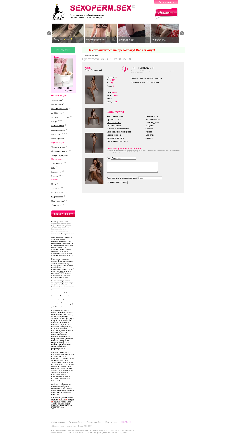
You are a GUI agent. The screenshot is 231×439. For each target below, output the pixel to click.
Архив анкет (56, 134)
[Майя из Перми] (96, 89)
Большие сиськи (57, 126)
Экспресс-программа (59, 155)
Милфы (54, 121)
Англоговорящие (58, 130)
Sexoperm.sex (58, 426)
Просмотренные (57, 138)
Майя (88, 67)
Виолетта (61, 404)
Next (182, 33)
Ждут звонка (56, 100)
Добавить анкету (58, 422)
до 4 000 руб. (56, 113)
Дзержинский (57, 205)
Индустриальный (58, 201)
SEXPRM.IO (126, 422)
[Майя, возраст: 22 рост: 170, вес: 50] (96, 143)
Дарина (63, 402)
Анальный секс (57, 163)
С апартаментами (58, 147)
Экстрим (54, 176)
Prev (49, 33)
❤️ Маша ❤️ (63, 400)
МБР (53, 168)
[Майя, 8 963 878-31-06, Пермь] (96, 171)
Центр (53, 184)
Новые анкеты (57, 104)
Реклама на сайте (94, 422)
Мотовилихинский (59, 193)
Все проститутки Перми (91, 55)
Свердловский (57, 197)
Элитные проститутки (60, 117)
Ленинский (56, 188)
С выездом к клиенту (59, 151)
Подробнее (68, 91)
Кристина (57, 402)
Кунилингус (56, 172)
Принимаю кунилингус (117, 141)
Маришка (54, 400)
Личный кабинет (76, 422)
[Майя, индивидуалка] (96, 118)
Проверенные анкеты (59, 109)
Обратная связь (111, 422)
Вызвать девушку (63, 50)
